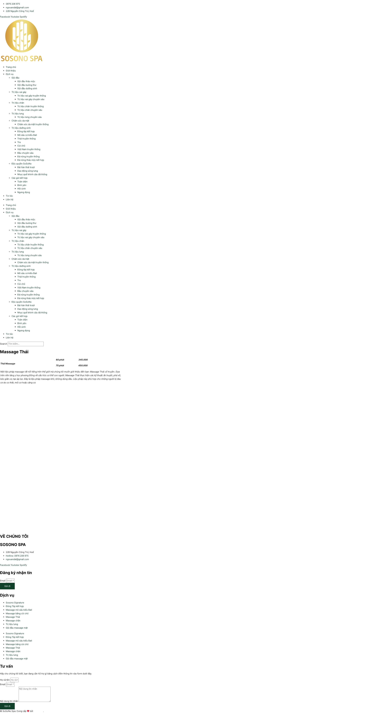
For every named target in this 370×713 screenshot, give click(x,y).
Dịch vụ (9, 74)
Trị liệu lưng (18, 113)
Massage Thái (13, 617)
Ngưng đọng (23, 192)
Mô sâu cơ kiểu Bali (27, 135)
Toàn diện (22, 181)
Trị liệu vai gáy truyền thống (31, 95)
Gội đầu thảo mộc (26, 81)
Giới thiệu (11, 70)
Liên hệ (9, 199)
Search (3, 343)
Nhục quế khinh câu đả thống (32, 174)
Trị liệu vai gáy (19, 92)
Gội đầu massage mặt (17, 627)
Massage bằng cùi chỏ (17, 613)
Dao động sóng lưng (27, 170)
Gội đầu (15, 77)
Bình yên (21, 185)
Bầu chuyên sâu (25, 153)
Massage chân (13, 620)
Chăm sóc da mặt (20, 120)
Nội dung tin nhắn (9, 701)
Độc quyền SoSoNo (22, 163)
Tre (19, 142)
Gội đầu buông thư (26, 85)
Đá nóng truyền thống (28, 156)
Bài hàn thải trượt (26, 167)
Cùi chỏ (21, 145)
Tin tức (9, 195)
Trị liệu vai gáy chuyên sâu (30, 99)
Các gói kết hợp (19, 178)
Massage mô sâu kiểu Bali (19, 609)
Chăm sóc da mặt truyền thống (33, 124)
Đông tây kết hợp (26, 131)
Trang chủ (11, 67)
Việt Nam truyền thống (28, 149)
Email (3, 580)
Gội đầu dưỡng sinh (27, 88)
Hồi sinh (21, 188)
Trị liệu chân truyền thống (30, 106)
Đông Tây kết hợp (15, 606)
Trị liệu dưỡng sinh (21, 128)
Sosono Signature (15, 602)
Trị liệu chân (18, 102)
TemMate (38, 711)
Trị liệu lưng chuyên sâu (29, 117)
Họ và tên (5, 679)
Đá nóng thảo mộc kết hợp (30, 160)
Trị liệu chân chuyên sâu (29, 110)
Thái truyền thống (26, 138)
